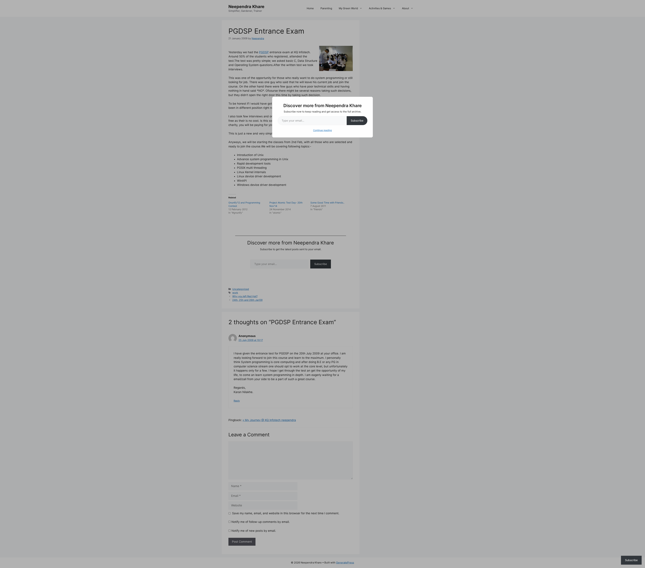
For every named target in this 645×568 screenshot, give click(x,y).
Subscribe (357, 120)
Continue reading (322, 130)
